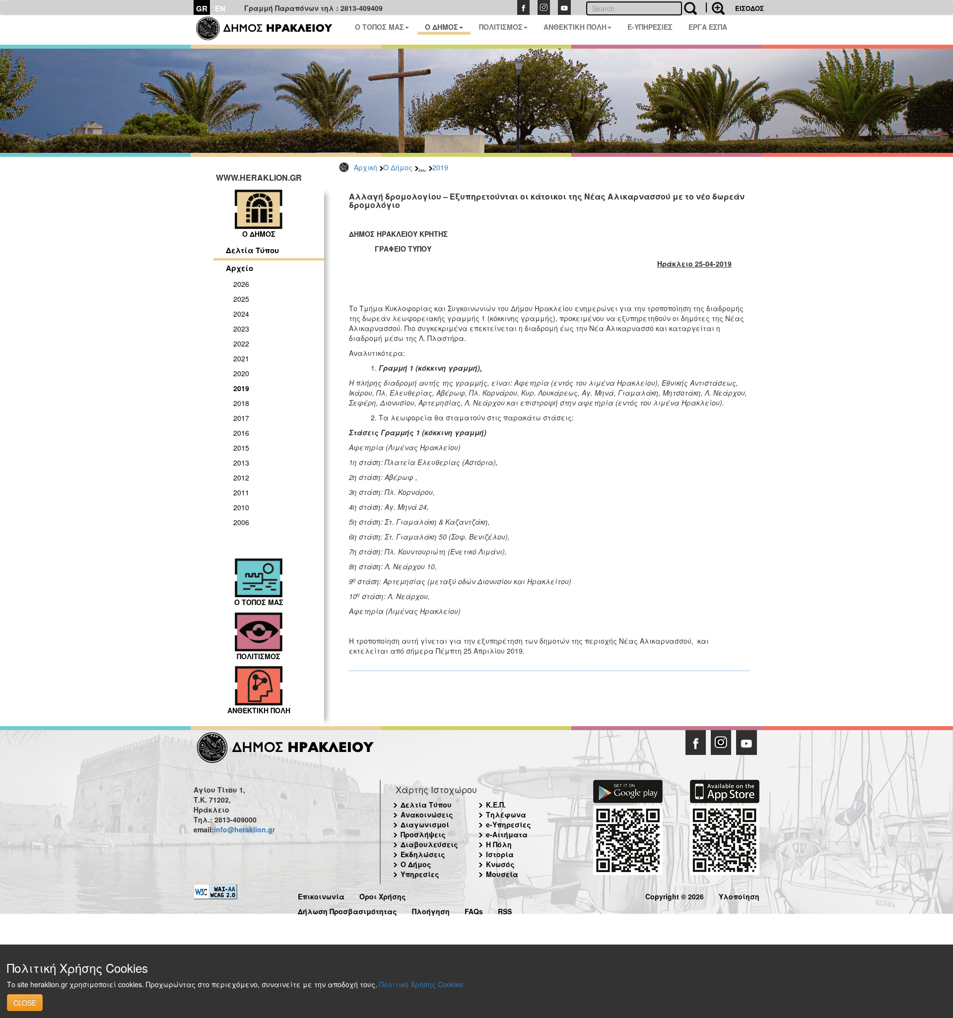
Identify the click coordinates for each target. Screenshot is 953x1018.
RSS (505, 910)
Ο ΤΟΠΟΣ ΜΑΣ (379, 27)
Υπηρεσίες (420, 874)
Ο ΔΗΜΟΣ (441, 27)
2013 (241, 463)
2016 (241, 433)
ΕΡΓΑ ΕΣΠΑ (707, 27)
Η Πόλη (499, 844)
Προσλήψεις (423, 834)
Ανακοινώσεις (427, 814)
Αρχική (365, 167)
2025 (241, 299)
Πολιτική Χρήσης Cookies (421, 984)
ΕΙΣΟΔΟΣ (749, 8)
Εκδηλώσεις (423, 854)
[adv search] (715, 7)
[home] (270, 30)
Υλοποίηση (739, 895)
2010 (241, 507)
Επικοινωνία (321, 895)
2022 (241, 343)
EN (220, 8)
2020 (241, 373)
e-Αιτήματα (507, 834)
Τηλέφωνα (506, 814)
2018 (241, 403)
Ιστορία (500, 854)
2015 (241, 448)
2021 (241, 358)
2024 (241, 314)
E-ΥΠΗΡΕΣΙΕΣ (650, 27)
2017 (241, 418)
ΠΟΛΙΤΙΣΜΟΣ (501, 27)
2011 (241, 492)
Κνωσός (500, 864)
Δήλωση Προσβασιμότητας (347, 910)
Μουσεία (502, 874)
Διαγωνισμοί (425, 824)
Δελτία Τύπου (252, 250)
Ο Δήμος (397, 167)
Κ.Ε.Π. (496, 805)
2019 (440, 167)
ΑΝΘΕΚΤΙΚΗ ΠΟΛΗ (575, 27)
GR (201, 8)
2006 (241, 522)
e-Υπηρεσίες (508, 824)
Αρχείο (239, 268)
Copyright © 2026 (674, 895)
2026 (241, 284)
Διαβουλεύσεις (429, 844)
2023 (241, 329)
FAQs (474, 910)
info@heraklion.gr (244, 829)
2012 (241, 477)
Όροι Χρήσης (382, 895)
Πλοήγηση (431, 910)
